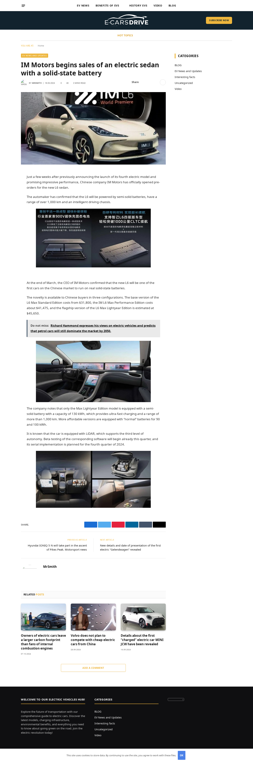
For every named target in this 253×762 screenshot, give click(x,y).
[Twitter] (8, 192)
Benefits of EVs (107, 5)
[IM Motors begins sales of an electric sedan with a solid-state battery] (93, 128)
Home (41, 45)
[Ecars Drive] (126, 20)
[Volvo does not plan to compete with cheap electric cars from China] (93, 617)
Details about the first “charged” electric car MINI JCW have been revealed (142, 639)
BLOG (178, 65)
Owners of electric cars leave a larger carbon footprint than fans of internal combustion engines (43, 641)
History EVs (138, 5)
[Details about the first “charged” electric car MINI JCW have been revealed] (143, 617)
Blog (172, 5)
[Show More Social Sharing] (163, 82)
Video (158, 5)
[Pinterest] (8, 211)
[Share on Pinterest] (155, 82)
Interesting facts (185, 77)
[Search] (230, 5)
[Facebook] (8, 183)
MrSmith (37, 83)
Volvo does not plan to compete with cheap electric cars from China (93, 639)
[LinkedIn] (8, 202)
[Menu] (23, 6)
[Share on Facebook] (144, 82)
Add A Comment (93, 668)
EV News (83, 5)
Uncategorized (184, 83)
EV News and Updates (34, 55)
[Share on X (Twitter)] (149, 82)
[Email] (8, 220)
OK (182, 755)
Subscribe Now (219, 20)
